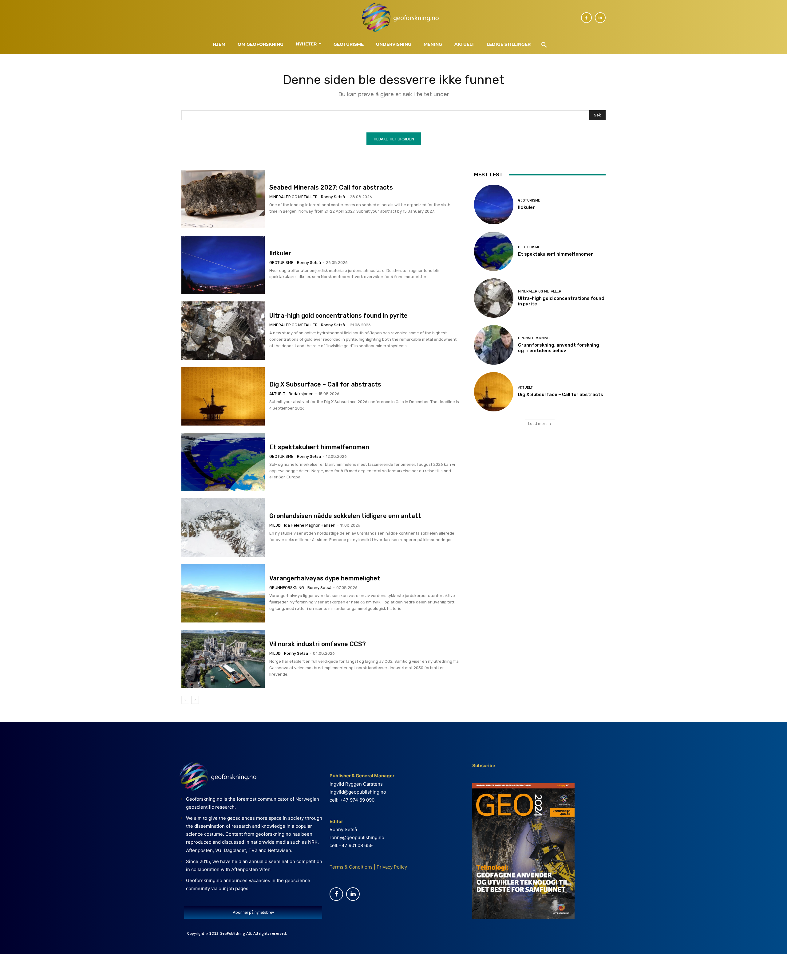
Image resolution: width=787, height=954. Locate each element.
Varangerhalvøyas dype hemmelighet (324, 578)
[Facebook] (586, 17)
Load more (538, 423)
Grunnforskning (286, 588)
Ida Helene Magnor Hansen (309, 525)
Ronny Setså (333, 196)
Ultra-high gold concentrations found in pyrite (338, 315)
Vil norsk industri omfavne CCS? (317, 644)
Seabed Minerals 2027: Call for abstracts (331, 187)
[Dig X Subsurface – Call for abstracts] (223, 396)
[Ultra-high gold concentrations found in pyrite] (223, 330)
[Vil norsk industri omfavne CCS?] (223, 659)
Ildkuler (280, 253)
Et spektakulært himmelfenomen (319, 447)
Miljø (275, 525)
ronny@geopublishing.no (357, 837)
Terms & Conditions (351, 867)
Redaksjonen (301, 393)
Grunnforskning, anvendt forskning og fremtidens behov (558, 347)
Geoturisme (281, 263)
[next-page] (195, 700)
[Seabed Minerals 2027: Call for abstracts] (223, 199)
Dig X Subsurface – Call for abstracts (325, 384)
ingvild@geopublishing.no (358, 792)
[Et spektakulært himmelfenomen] (223, 462)
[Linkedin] (600, 17)
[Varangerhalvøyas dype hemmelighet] (223, 593)
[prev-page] (185, 700)
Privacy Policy (391, 867)
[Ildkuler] (223, 265)
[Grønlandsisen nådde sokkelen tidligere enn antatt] (223, 527)
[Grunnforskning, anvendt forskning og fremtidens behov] (493, 344)
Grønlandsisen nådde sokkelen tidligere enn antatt (346, 516)
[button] (544, 45)
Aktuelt (277, 394)
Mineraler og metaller (293, 197)
